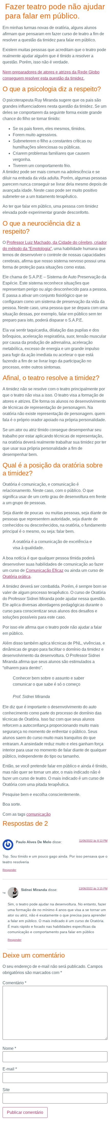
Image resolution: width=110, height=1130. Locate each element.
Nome (9, 1048)
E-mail (10, 1069)
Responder (9, 869)
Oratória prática (16, 576)
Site (6, 1090)
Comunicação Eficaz (44, 570)
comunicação (38, 814)
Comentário (14, 983)
